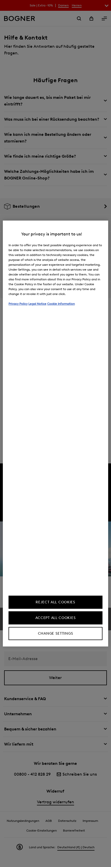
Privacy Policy (18, 304)
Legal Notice (37, 304)
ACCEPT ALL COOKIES (55, 618)
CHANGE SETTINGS (55, 633)
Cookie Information (61, 304)
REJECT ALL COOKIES (55, 602)
